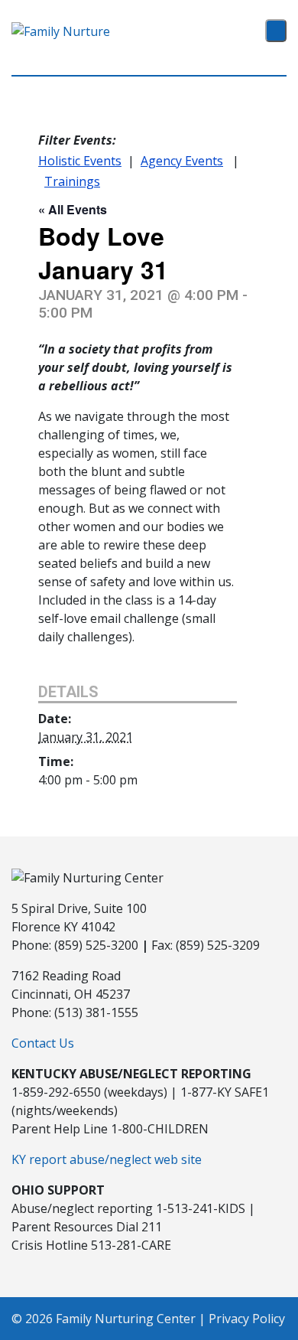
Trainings (72, 181)
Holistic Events (79, 160)
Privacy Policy (247, 1318)
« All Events (72, 209)
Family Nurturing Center (126, 1318)
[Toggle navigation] (276, 30)
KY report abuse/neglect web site (106, 1159)
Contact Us (42, 1043)
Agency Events (182, 160)
